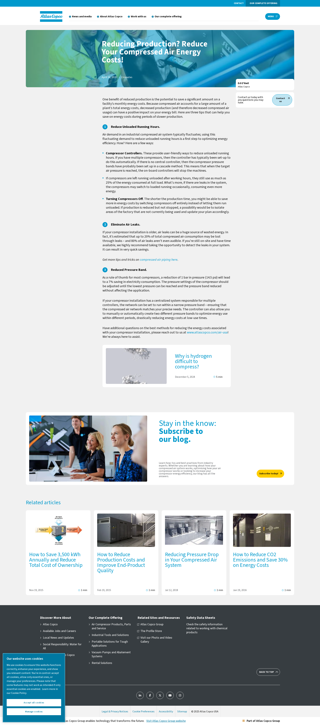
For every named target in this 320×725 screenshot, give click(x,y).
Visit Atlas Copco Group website (166, 721)
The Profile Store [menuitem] (151, 631)
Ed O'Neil (243, 83)
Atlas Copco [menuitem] (50, 624)
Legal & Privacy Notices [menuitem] (115, 711)
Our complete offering (263, 3)
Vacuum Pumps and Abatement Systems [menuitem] (111, 654)
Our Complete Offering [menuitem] (105, 618)
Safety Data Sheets (200, 618)
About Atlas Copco (111, 16)
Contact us (280, 100)
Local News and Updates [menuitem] (58, 638)
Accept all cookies (34, 702)
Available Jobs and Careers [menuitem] (59, 631)
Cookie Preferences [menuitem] (143, 711)
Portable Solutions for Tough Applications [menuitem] (110, 644)
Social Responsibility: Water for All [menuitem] (62, 646)
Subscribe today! (268, 473)
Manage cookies (34, 711)
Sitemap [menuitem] (182, 711)
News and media (82, 16)
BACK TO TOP (266, 672)
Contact (239, 3)
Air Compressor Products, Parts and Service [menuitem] (111, 626)
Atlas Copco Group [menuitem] (151, 624)
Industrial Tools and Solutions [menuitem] (110, 635)
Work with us (138, 16)
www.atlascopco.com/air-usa (207, 332)
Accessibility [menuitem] (166, 711)
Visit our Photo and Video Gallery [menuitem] (156, 640)
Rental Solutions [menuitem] (102, 663)
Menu (271, 16)
